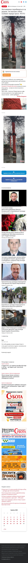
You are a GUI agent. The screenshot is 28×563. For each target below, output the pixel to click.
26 (10, 523)
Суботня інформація (14, 373)
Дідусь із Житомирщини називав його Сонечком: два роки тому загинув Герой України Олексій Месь (14, 329)
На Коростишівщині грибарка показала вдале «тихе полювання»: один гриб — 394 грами (14, 386)
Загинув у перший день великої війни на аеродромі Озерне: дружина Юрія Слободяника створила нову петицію (13, 258)
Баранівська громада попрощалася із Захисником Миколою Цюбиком (13, 305)
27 (14, 523)
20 (14, 521)
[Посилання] (5, 2)
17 (4, 521)
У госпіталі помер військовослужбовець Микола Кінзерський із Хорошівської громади (13, 209)
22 (20, 521)
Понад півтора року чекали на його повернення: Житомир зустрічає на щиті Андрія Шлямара (13, 234)
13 (14, 519)
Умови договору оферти (8, 557)
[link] (9, 86)
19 (10, 521)
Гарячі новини (5, 364)
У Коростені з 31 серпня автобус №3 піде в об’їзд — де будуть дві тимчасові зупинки (14, 367)
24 (4, 523)
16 (23, 519)
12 (10, 519)
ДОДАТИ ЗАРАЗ (6, 75)
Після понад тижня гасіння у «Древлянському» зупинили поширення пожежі (10, 376)
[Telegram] (26, 2)
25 (7, 523)
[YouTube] (21, 2)
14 (17, 519)
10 (4, 519)
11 (7, 519)
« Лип (4, 529)
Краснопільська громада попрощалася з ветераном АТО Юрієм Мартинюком (14, 282)
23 (23, 521)
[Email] (19, 2)
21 (17, 521)
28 (17, 523)
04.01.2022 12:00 (5, 341)
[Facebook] (24, 2)
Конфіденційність (6, 559)
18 (7, 521)
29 (20, 523)
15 (20, 519)
